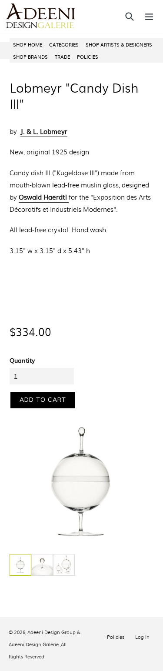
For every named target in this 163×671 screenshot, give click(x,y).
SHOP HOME (27, 44)
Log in (142, 636)
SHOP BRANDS (30, 56)
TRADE (62, 56)
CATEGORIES (64, 44)
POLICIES (87, 56)
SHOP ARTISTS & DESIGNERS (119, 44)
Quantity (22, 360)
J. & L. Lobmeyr (43, 131)
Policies (115, 636)
